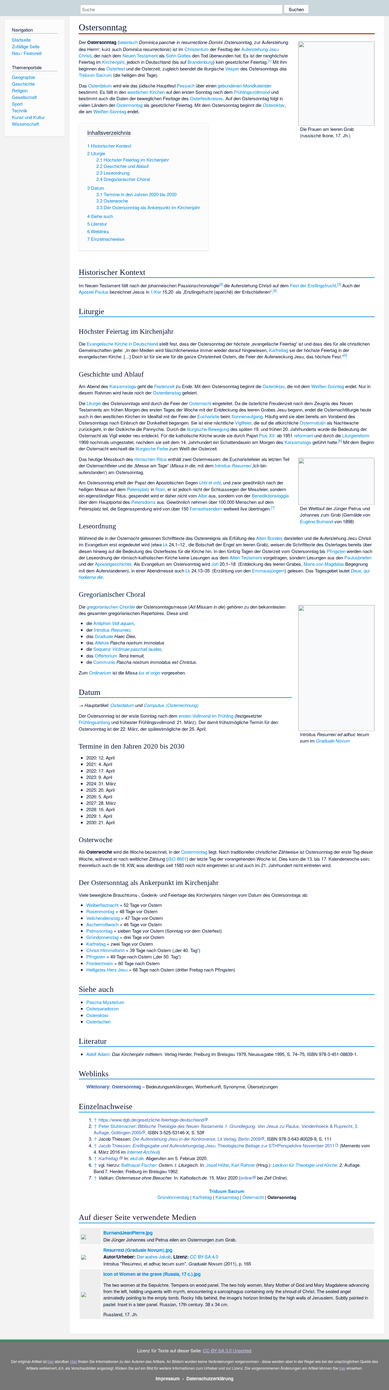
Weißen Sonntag (109, 111)
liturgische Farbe (152, 448)
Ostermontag (129, 105)
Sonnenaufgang (247, 416)
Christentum (196, 49)
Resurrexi (241, 465)
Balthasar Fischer (138, 1165)
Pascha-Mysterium (105, 1002)
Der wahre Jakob (154, 1256)
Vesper (232, 68)
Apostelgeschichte (113, 564)
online (246, 1177)
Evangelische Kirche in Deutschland (122, 343)
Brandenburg (200, 62)
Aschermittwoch (102, 924)
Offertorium (106, 655)
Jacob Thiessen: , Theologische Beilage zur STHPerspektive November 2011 (216, 1145)
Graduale (104, 636)
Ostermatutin (312, 422)
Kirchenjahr (113, 62)
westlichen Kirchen (146, 92)
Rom (160, 489)
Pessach (185, 85)
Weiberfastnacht (102, 905)
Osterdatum (100, 85)
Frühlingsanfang (94, 722)
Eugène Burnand (316, 521)
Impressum (168, 1378)
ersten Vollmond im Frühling (206, 715)
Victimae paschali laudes (136, 649)
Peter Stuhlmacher (117, 1126)
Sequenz (102, 649)
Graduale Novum (333, 740)
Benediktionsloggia (270, 495)
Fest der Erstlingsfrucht (313, 285)
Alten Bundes (269, 538)
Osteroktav (274, 105)
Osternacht (200, 403)
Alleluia (102, 642)
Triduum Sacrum (95, 75)
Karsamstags (122, 386)
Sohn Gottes (178, 55)
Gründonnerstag (102, 937)
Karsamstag (227, 1197)
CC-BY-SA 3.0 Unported (227, 1350)
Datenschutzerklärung (209, 1378)
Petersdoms (143, 502)
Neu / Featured (26, 53)
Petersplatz (138, 489)
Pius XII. (267, 435)
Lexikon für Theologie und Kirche (305, 1165)
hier (50, 1361)
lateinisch (128, 42)
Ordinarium (100, 672)
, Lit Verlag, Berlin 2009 (196, 1139)
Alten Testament (246, 557)
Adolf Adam (97, 1054)
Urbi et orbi (210, 482)
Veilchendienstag (103, 918)
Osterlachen (98, 1021)
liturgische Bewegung (208, 429)
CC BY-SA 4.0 (204, 1256)
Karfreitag (278, 350)
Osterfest (115, 68)
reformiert (303, 435)
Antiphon (102, 623)
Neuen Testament (140, 55)
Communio (104, 662)
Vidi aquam (123, 623)
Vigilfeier (243, 422)
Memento (350, 1145)
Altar (202, 495)
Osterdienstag (167, 392)
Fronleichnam (99, 963)
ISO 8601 (177, 859)
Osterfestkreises (206, 98)
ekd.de (136, 1158)
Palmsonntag (99, 930)
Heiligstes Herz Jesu (107, 969)
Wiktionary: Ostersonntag (113, 1086)
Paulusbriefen (357, 557)
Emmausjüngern (268, 570)
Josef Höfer (217, 1165)
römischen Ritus (150, 459)
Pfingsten (336, 551)
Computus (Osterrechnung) (171, 705)
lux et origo (149, 672)
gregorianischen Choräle (111, 606)
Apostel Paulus (93, 292)
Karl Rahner (243, 1165)
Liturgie (94, 403)
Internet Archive (142, 1152)
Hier (73, 1361)
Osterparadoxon (102, 1008)
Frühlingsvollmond (252, 92)
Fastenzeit (164, 386)
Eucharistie (208, 416)
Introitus (223, 465)
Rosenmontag (100, 911)
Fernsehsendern (206, 508)
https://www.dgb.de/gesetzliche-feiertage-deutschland (151, 1119)
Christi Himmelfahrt (105, 950)
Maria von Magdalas (324, 564)
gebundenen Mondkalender (244, 85)
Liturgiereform (356, 435)
